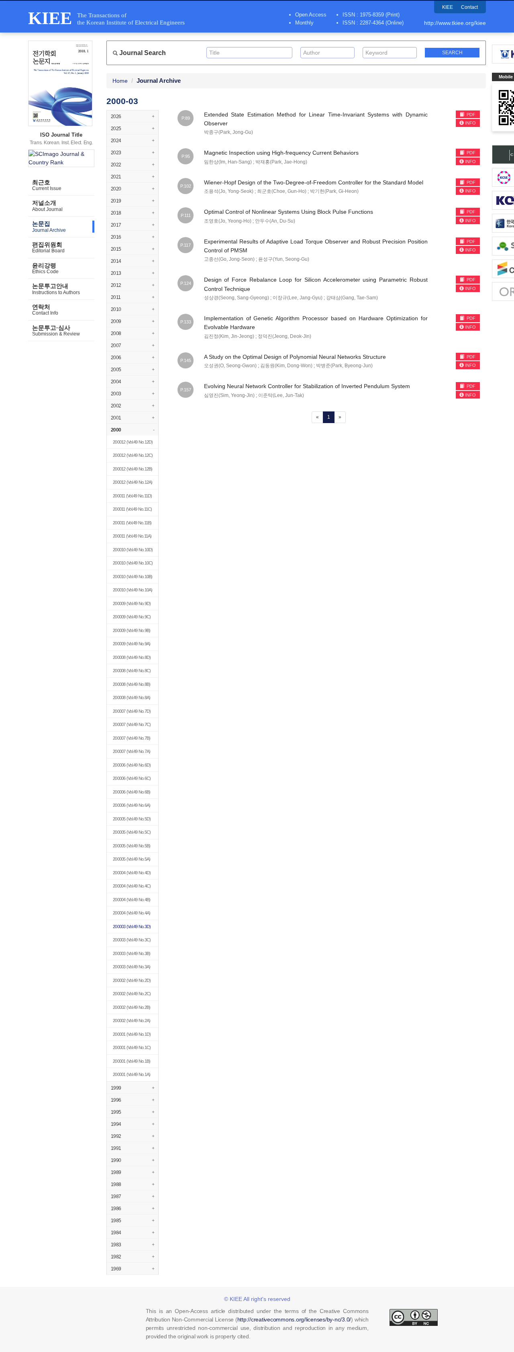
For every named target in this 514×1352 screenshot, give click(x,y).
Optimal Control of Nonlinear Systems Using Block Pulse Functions (288, 212)
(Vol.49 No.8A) (131, 697)
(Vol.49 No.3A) (131, 966)
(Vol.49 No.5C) (132, 832)
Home (120, 81)
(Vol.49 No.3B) (131, 953)
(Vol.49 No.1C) (132, 1047)
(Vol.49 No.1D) (132, 1034)
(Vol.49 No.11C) (132, 509)
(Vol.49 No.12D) (133, 442)
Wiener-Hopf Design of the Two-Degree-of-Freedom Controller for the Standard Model (313, 182)
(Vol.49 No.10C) (133, 562)
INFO (470, 123)
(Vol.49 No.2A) (131, 1020)
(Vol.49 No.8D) (132, 657)
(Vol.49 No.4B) (131, 899)
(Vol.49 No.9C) (132, 616)
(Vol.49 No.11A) (132, 536)
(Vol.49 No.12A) (133, 482)
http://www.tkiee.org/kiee (455, 23)
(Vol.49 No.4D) (132, 872)
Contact (469, 7)
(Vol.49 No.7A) (131, 751)
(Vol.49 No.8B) (131, 684)
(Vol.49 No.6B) (131, 792)
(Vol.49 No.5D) (132, 818)
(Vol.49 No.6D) (132, 765)
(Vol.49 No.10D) (133, 549)
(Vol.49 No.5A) (131, 859)
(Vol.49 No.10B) (133, 576)
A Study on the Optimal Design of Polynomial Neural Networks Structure (295, 357)
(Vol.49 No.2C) (132, 993)
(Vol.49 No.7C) (132, 724)
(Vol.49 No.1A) (131, 1074)
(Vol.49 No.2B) (131, 1007)
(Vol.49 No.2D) (132, 980)
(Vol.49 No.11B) (132, 522)
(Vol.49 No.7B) (131, 738)
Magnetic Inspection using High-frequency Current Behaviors (281, 152)
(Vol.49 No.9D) (132, 603)
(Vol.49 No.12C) (133, 455)
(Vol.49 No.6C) (132, 778)
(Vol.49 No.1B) (131, 1061)
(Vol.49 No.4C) (132, 886)
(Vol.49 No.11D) (132, 495)
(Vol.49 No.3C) (132, 939)
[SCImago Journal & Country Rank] (61, 158)
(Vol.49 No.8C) (132, 670)
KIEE (447, 7)
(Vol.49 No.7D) (132, 711)
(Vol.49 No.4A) (131, 912)
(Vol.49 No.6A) (131, 805)
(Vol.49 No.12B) (133, 468)
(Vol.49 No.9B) (131, 630)
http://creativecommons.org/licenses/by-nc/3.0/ (294, 1319)
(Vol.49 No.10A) (133, 589)
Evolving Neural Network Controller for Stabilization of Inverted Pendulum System (307, 386)
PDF (470, 114)
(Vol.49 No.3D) (132, 926)
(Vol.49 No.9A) (131, 643)
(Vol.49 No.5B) (131, 845)
